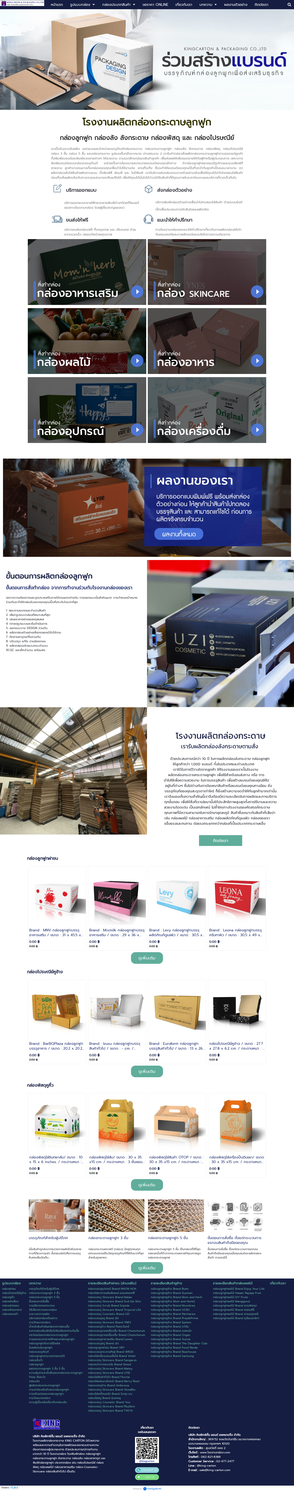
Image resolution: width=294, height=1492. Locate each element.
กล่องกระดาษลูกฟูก (45, 1458)
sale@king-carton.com (214, 1470)
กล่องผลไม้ (46, 1467)
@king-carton (206, 1465)
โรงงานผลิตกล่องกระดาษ (48, 1440)
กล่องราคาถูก (92, 1458)
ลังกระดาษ (64, 1458)
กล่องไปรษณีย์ (86, 1462)
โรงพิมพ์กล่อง (76, 1454)
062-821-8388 (211, 1457)
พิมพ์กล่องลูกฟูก (43, 1462)
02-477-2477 (225, 1461)
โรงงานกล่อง (58, 1454)
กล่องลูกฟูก (93, 1454)
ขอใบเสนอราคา (147, 1432)
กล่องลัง (77, 1458)
